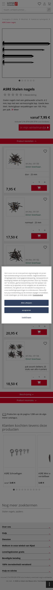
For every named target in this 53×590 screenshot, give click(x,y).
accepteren (26, 310)
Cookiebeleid (38, 295)
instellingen (26, 317)
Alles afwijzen (26, 303)
